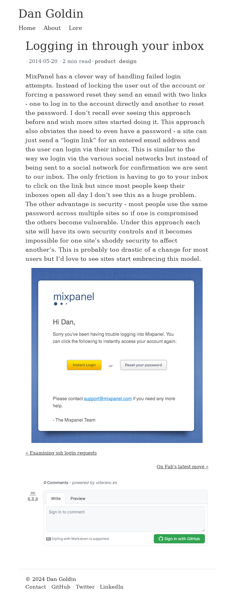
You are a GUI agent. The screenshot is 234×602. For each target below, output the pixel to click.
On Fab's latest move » (183, 466)
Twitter (85, 587)
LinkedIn (112, 587)
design (128, 61)
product (105, 61)
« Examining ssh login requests (61, 453)
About (52, 28)
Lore (75, 28)
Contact (35, 587)
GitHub (60, 587)
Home (27, 28)
